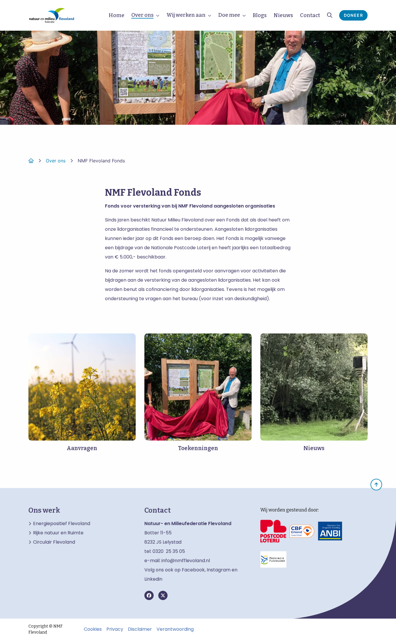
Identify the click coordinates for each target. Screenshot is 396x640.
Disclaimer (140, 629)
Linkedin (153, 579)
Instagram (218, 569)
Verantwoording (175, 629)
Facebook (193, 569)
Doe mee (229, 15)
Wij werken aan (186, 15)
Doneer (353, 15)
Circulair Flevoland (54, 542)
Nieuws (283, 15)
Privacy (114, 629)
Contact (310, 15)
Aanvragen (82, 448)
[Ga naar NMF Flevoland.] (31, 161)
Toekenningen (198, 448)
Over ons (142, 15)
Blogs (260, 15)
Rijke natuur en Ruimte (58, 533)
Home (116, 15)
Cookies (93, 629)
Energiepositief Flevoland (61, 523)
